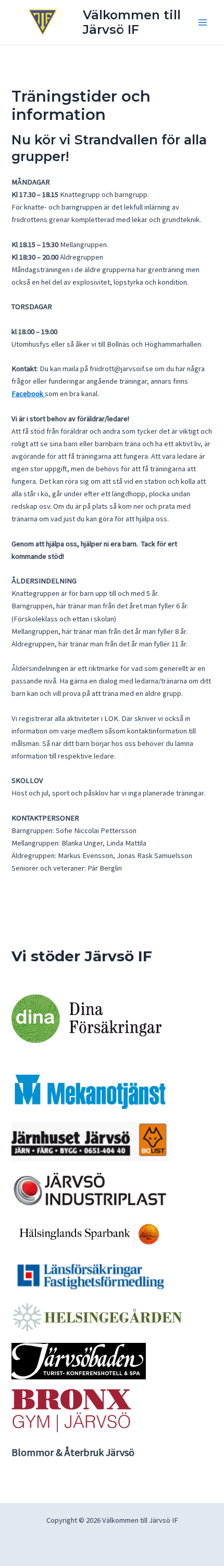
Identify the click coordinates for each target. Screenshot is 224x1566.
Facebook (28, 393)
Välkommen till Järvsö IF (132, 22)
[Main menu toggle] (203, 22)
